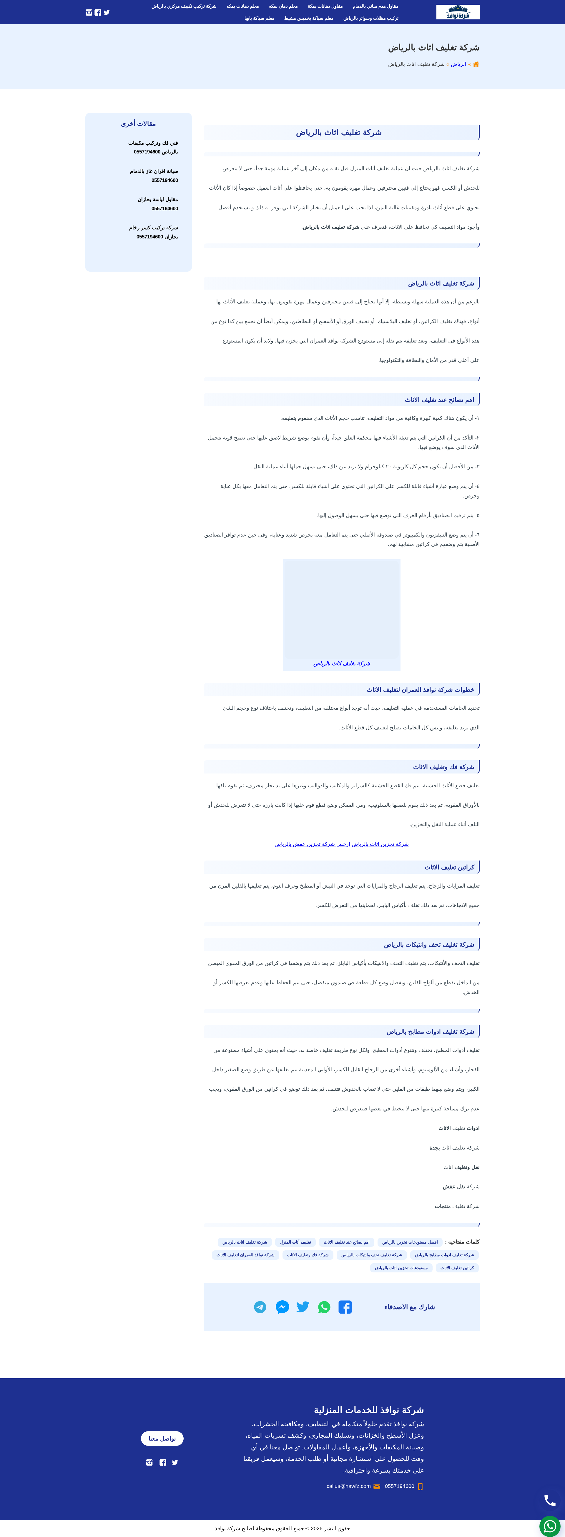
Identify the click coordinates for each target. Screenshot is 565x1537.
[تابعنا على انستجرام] (89, 12)
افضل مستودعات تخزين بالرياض (410, 1242)
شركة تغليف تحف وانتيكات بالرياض (371, 1254)
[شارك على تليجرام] (260, 1307)
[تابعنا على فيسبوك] (97, 12)
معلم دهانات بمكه (243, 6)
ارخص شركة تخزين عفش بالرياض (312, 844)
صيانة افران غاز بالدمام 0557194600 (154, 175)
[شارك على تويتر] (303, 1307)
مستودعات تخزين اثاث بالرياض (401, 1267)
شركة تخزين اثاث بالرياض (380, 844)
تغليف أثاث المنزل (295, 1242)
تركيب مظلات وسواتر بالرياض (370, 18)
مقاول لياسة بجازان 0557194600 (158, 204)
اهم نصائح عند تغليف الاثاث (347, 1242)
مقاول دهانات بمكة (325, 6)
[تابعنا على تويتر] (106, 12)
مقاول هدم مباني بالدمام (375, 6)
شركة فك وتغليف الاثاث (308, 1254)
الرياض (458, 64)
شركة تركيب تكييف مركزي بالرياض (184, 6)
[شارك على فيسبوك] (345, 1307)
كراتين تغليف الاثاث (457, 1267)
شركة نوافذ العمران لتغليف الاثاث (246, 1254)
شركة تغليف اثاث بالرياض (244, 1242)
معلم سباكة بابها (259, 18)
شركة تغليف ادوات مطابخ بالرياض (444, 1254)
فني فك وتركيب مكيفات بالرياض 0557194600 (153, 147)
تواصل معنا (162, 1438)
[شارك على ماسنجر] (282, 1307)
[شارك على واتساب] (324, 1307)
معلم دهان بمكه (283, 6)
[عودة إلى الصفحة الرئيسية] (476, 64)
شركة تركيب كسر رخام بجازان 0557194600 (153, 232)
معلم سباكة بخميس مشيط (308, 18)
